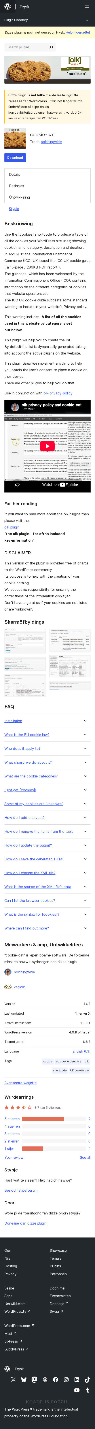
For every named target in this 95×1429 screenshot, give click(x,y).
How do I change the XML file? (29, 873)
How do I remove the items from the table (39, 831)
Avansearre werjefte (20, 1083)
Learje (9, 1288)
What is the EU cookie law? (26, 735)
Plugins (55, 1266)
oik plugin (11, 527)
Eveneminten (60, 1296)
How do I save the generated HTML (34, 859)
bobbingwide (51, 142)
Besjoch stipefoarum (21, 1190)
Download (15, 157)
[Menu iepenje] (88, 6)
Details (14, 174)
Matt (10, 1333)
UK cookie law (79, 1070)
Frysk (19, 1369)
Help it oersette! (78, 32)
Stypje (14, 208)
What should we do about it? (28, 762)
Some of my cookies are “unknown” (33, 804)
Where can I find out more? (26, 928)
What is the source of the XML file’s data (37, 887)
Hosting (10, 1266)
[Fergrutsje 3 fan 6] (40, 680)
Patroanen (58, 1274)
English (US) (82, 1051)
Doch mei (57, 1288)
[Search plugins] (51, 47)
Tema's (55, 1258)
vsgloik (19, 987)
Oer (7, 1250)
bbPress (13, 1341)
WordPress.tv (17, 1311)
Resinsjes (16, 186)
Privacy (10, 1274)
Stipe (8, 1296)
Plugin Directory (16, 20)
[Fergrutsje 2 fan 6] (40, 663)
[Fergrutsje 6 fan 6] (84, 687)
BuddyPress (16, 1349)
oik (87, 1061)
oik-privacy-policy (58, 393)
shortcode (60, 1070)
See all (85, 1157)
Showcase (58, 1250)
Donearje (59, 1304)
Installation (13, 721)
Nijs (7, 1258)
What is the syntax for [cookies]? (31, 914)
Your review (13, 1157)
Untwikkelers (14, 1304)
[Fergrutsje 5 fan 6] (84, 661)
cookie (47, 1061)
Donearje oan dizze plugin (25, 1223)
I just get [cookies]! (20, 790)
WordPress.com (19, 1325)
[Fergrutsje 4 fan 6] (84, 635)
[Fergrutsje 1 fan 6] (40, 635)
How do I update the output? (28, 845)
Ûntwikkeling (19, 197)
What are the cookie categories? (31, 776)
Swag (56, 1311)
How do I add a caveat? (24, 818)
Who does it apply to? (22, 749)
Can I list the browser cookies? (29, 901)
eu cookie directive (68, 1061)
